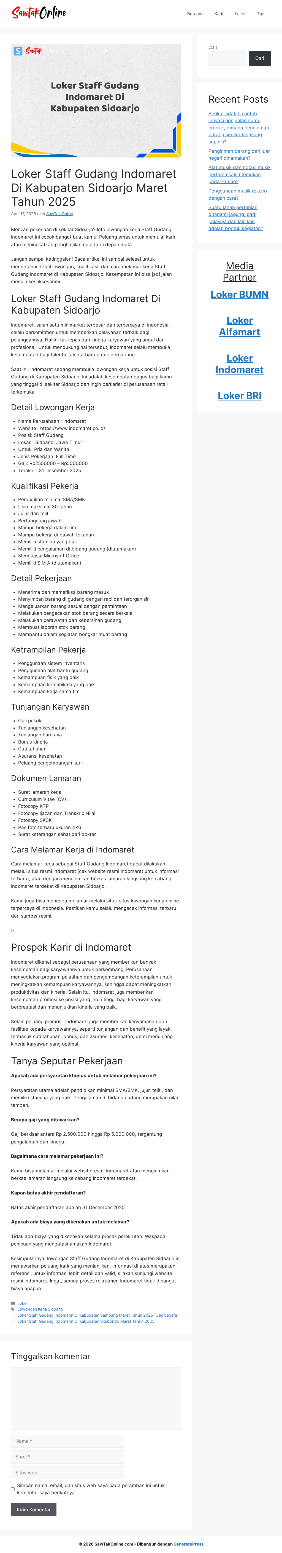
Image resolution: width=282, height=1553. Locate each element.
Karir (219, 13)
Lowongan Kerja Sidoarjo (40, 1309)
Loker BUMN (240, 294)
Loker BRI (240, 395)
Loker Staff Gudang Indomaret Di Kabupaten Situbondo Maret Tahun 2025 (85, 1321)
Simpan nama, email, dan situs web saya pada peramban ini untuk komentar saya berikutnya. (91, 1489)
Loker (240, 13)
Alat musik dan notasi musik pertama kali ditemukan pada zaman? (239, 174)
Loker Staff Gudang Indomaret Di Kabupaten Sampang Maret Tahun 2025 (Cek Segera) (97, 1315)
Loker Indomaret (240, 363)
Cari (212, 47)
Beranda (195, 13)
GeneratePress (188, 1544)
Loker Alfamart (239, 326)
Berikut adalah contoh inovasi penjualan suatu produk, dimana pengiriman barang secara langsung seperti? (238, 128)
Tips (261, 13)
